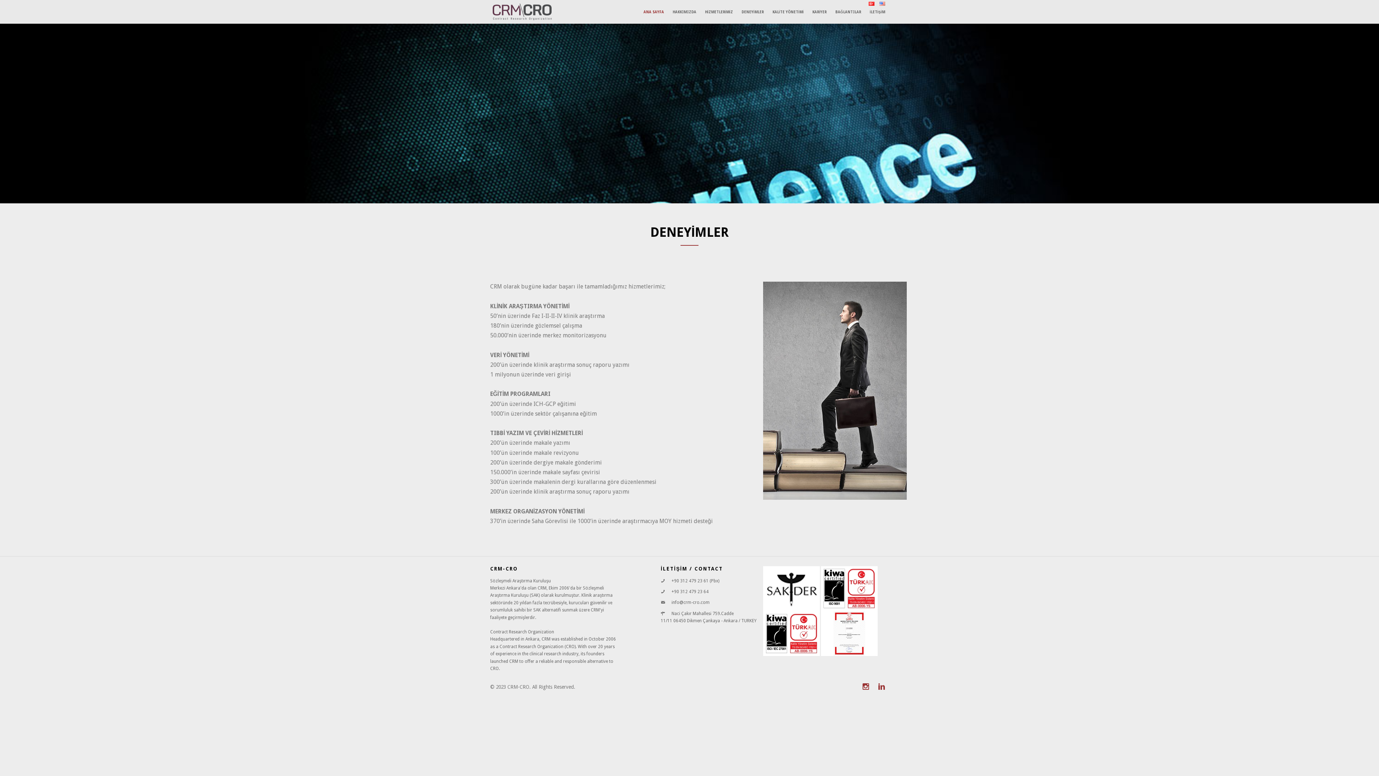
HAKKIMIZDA (684, 12)
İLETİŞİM (877, 12)
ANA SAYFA (654, 12)
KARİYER (819, 12)
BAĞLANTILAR (848, 12)
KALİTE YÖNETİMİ (788, 12)
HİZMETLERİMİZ (719, 12)
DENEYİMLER (753, 12)
